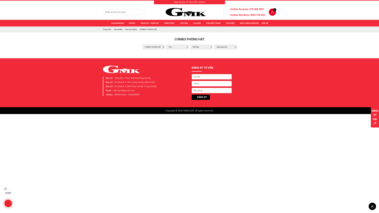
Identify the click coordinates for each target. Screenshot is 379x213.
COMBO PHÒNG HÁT (148, 29)
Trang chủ (107, 29)
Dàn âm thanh (131, 29)
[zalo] (8, 191)
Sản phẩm (118, 29)
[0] (272, 12)
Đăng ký (202, 97)
